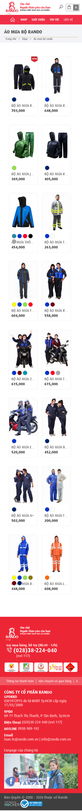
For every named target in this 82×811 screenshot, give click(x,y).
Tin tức (54, 19)
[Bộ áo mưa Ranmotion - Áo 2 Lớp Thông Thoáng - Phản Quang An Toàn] (23, 75)
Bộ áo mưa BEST (56, 447)
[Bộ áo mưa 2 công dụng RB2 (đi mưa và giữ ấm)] (23, 349)
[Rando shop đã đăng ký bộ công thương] (31, 804)
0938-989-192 (28, 729)
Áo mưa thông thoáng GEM (23, 242)
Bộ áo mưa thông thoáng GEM (56, 379)
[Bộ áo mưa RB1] (56, 144)
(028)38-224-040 (35, 650)
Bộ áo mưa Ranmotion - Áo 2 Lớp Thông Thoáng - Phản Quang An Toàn (23, 106)
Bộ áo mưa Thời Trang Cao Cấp (23, 311)
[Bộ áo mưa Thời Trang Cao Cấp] (23, 280)
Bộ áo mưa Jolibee (23, 174)
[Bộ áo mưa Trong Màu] (56, 485)
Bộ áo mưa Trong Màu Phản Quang (56, 242)
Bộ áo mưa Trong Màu (56, 516)
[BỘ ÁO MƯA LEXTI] (56, 554)
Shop (23, 19)
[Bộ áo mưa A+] (23, 485)
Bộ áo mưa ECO (23, 447)
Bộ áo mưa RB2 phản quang (56, 106)
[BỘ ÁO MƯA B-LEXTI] (23, 554)
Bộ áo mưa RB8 (56, 311)
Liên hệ (68, 19)
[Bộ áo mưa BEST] (56, 417)
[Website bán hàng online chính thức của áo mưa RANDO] (12, 7)
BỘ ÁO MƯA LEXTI (56, 584)
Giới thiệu (38, 19)
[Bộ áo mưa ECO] (23, 417)
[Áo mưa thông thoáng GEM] (23, 212)
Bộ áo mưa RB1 (56, 174)
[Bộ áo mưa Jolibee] (23, 144)
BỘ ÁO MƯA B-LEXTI (23, 584)
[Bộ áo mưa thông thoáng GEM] (56, 349)
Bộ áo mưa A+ (22, 516)
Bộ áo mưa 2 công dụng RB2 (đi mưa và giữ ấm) (23, 379)
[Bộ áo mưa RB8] (56, 280)
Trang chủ (10, 38)
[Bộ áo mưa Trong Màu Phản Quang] (56, 212)
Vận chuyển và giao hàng (54, 681)
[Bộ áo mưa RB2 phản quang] (56, 75)
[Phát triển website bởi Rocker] (12, 803)
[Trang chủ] (12, 19)
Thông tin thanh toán (20, 681)
